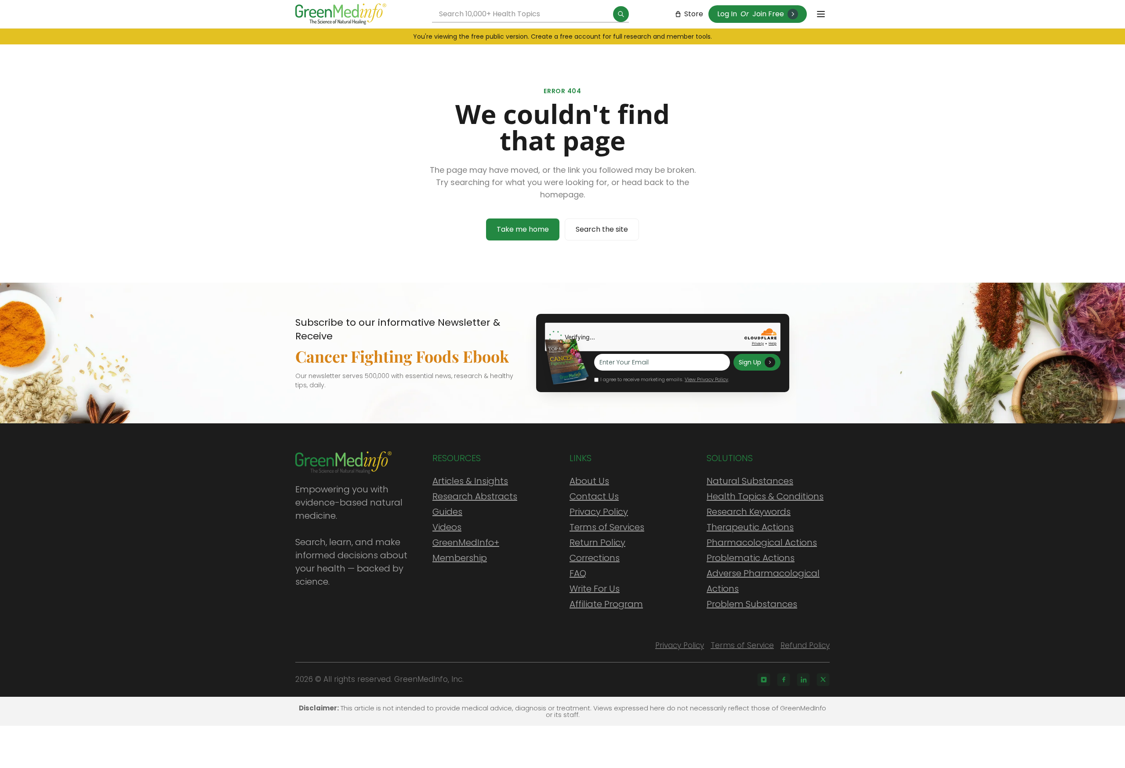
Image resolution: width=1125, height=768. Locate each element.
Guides (447, 512)
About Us (589, 481)
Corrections (595, 558)
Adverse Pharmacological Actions (763, 581)
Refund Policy (805, 645)
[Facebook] (783, 679)
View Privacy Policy (706, 379)
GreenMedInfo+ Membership (465, 550)
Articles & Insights (470, 481)
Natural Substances (750, 481)
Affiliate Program (606, 604)
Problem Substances (752, 604)
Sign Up (750, 362)
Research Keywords (749, 512)
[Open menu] (821, 14)
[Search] (621, 14)
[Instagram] (763, 679)
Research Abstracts (474, 496)
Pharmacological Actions (762, 542)
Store (693, 14)
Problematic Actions (751, 558)
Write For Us (595, 588)
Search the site (602, 229)
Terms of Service (742, 645)
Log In (727, 14)
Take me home (523, 229)
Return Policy (597, 542)
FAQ (578, 573)
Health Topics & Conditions (765, 496)
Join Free (768, 14)
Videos (446, 527)
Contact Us (594, 496)
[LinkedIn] (803, 679)
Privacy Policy (599, 512)
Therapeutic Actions (750, 527)
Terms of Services (607, 527)
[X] (823, 679)
